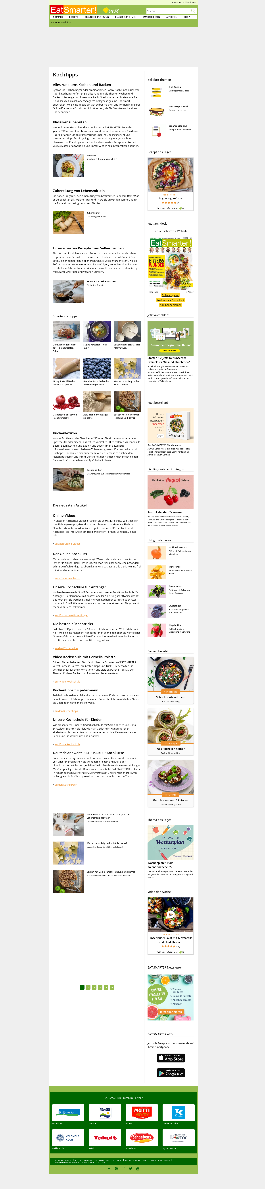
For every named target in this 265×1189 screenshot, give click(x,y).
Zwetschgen (175, 605)
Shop (187, 16)
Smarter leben (151, 16)
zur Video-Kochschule (67, 681)
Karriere (68, 1160)
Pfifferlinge (175, 566)
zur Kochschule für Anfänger (71, 615)
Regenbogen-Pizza (170, 198)
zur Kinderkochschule (67, 744)
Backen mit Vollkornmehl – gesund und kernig (111, 871)
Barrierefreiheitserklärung (67, 1162)
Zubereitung (93, 212)
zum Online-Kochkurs (67, 578)
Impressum (104, 1160)
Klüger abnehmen (125, 16)
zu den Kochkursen (66, 784)
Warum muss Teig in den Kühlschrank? (107, 843)
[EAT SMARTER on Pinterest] (116, 1168)
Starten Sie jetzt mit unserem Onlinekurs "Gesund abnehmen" (169, 360)
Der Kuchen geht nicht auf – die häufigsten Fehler (64, 348)
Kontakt (88, 1160)
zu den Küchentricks (66, 648)
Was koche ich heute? (170, 749)
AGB (95, 1160)
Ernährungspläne (178, 125)
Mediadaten (87, 1162)
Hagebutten (175, 625)
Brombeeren (175, 586)
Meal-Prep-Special (178, 106)
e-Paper (190, 291)
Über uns (59, 1160)
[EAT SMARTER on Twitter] (130, 1168)
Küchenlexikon (94, 469)
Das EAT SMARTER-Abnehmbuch (164, 445)
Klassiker (91, 155)
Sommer (58, 16)
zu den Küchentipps (66, 711)
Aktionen (171, 16)
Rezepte (73, 16)
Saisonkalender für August (165, 512)
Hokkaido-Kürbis (178, 547)
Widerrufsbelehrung (160, 1160)
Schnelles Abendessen (170, 697)
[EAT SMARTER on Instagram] (123, 1168)
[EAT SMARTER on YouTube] (137, 1168)
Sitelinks (78, 1160)
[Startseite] (73, 9)
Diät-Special (175, 86)
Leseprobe (153, 291)
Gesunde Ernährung (97, 16)
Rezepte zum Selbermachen (101, 281)
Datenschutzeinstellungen (137, 1160)
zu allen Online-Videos (68, 543)
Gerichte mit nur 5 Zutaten (170, 800)
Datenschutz (117, 1160)
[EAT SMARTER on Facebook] (109, 1168)
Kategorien (99, 1162)
